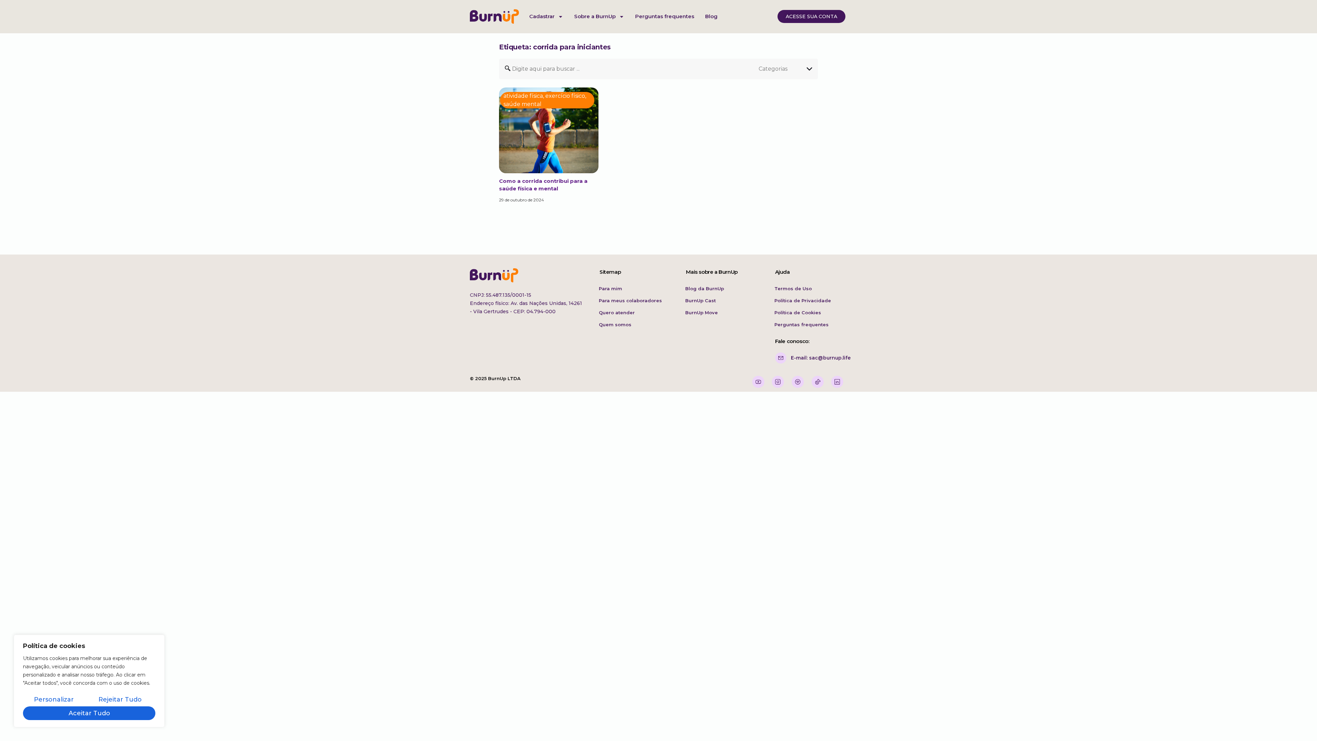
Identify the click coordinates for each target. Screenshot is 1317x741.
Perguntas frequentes (664, 16)
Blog (711, 16)
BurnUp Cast (700, 300)
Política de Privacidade (802, 300)
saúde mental (522, 104)
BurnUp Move (701, 312)
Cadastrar (542, 16)
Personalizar (54, 699)
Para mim (610, 288)
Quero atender (617, 312)
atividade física (523, 96)
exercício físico (565, 96)
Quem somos (615, 324)
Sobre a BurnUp (595, 16)
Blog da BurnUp (704, 288)
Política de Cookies (797, 312)
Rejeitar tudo (120, 699)
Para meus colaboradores (630, 300)
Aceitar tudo (89, 713)
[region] (89, 681)
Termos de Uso (793, 288)
